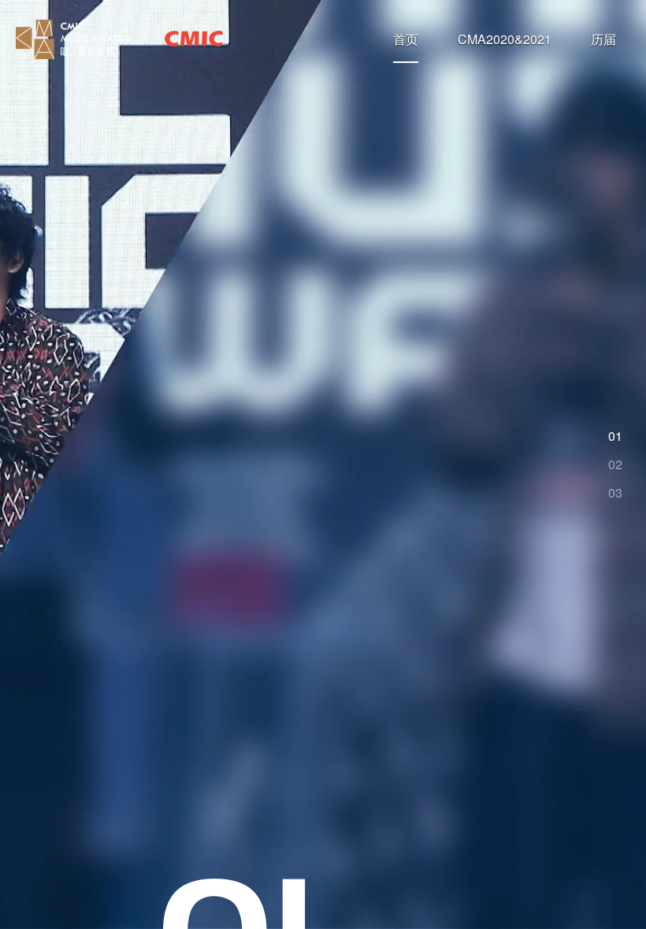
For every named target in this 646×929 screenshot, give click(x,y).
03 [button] (615, 493)
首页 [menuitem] (405, 39)
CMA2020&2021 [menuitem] (504, 39)
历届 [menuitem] (603, 39)
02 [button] (615, 464)
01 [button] (615, 436)
